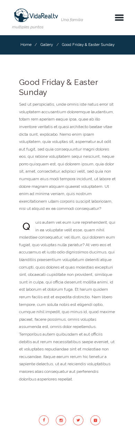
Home (26, 44)
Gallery (46, 44)
